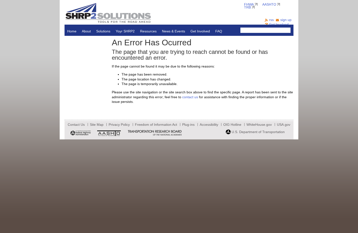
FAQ (218, 31)
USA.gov (283, 124)
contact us (190, 97)
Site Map (97, 124)
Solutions (103, 31)
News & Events (173, 31)
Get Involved (200, 31)
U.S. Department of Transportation (258, 132)
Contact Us (76, 124)
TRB (247, 7)
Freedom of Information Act (156, 124)
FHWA (249, 4)
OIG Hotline (232, 124)
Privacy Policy (119, 124)
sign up (286, 20)
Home (71, 31)
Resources (148, 31)
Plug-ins (188, 124)
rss (271, 20)
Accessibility (209, 124)
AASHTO (269, 4)
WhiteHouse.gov (259, 124)
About (86, 31)
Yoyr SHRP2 (125, 31)
